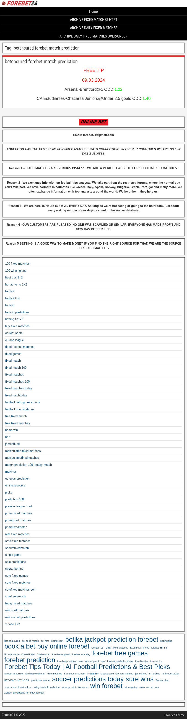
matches (11, 471)
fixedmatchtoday (16, 395)
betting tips (166, 640)
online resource (15, 485)
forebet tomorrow (13, 673)
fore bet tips (141, 661)
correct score (14, 333)
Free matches (54, 673)
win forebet (106, 686)
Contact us (97, 647)
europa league (14, 340)
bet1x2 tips (12, 298)
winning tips (131, 687)
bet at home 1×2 (16, 284)
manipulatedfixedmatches (22, 457)
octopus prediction (17, 478)
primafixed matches (18, 520)
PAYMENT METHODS (16, 680)
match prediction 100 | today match (28, 464)
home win (11, 430)
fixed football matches (19, 346)
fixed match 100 (15, 367)
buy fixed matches (17, 326)
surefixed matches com (20, 589)
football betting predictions (22, 402)
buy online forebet (63, 646)
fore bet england (61, 654)
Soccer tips (162, 680)
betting (9, 305)
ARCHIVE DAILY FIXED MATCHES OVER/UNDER (93, 36)
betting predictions (17, 312)
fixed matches (14, 374)
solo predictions (15, 562)
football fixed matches (19, 409)
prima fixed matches (18, 513)
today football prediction (47, 687)
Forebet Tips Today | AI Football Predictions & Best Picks (87, 666)
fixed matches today (18, 388)
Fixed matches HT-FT (155, 647)
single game (13, 554)
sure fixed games (16, 575)
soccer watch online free (17, 687)
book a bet (19, 646)
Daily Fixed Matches (117, 647)
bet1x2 (9, 291)
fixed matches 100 (17, 381)
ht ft (7, 437)
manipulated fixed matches (23, 451)
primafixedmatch (16, 527)
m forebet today (170, 673)
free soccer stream (74, 673)
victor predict (69, 687)
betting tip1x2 (14, 319)
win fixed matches (17, 610)
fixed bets (135, 647)
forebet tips (156, 661)
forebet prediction (29, 660)
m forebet (154, 673)
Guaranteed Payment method (117, 673)
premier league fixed (18, 506)
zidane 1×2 (12, 624)
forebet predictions (95, 661)
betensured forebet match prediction (41, 61)
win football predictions (20, 617)
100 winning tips (15, 270)
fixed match (13, 360)
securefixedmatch (17, 548)
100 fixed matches (17, 263)
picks (8, 492)
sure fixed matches (18, 582)
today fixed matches (18, 603)
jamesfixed (12, 444)
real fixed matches (17, 534)
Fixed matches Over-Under (19, 654)
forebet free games (120, 653)
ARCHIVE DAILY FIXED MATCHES (93, 28)
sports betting (14, 568)
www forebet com (149, 687)
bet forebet (57, 640)
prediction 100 (14, 499)
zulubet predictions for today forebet (24, 692)
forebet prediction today (120, 661)
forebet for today (81, 654)
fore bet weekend (34, 673)
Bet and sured (12, 640)
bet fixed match (30, 640)
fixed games (13, 354)
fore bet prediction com (70, 661)
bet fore (45, 640)
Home (93, 11)
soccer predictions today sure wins (103, 679)
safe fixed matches (18, 541)
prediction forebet (40, 680)
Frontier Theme (174, 715)
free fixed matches (17, 423)
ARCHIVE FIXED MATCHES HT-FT (93, 20)
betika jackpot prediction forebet (111, 639)
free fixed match (16, 416)
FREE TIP (93, 673)
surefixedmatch (15, 596)
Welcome (83, 687)
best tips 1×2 (14, 277)
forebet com (43, 654)
